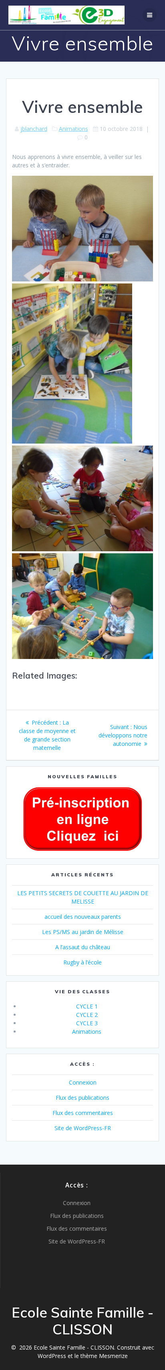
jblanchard (33, 129)
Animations (73, 129)
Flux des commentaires (82, 1113)
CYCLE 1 (87, 1006)
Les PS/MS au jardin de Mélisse (82, 932)
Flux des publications (82, 1097)
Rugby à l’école (82, 962)
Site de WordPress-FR (82, 1128)
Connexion (83, 1082)
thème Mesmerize (104, 1356)
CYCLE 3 (87, 1023)
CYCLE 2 (87, 1014)
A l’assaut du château (82, 947)
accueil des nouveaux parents (82, 916)
